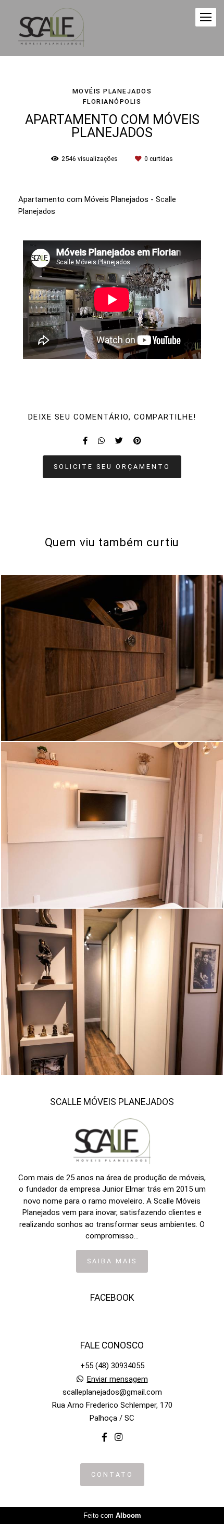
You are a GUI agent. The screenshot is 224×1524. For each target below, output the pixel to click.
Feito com (112, 1515)
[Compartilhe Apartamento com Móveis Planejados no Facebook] (85, 441)
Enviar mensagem (117, 1379)
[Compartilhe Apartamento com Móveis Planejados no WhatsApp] (101, 441)
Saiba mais (112, 1261)
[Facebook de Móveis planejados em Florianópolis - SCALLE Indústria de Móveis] (104, 1437)
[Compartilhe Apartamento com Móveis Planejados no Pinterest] (137, 441)
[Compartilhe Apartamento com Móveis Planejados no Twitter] (119, 441)
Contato (112, 1474)
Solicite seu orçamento (112, 466)
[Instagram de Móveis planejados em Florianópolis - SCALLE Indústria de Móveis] (118, 1437)
